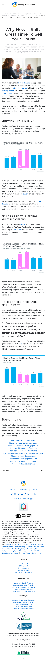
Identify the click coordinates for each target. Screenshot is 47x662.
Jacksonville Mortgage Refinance (23, 591)
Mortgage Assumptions (10, 551)
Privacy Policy (25, 553)
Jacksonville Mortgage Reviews (23, 608)
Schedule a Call (23, 570)
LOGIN (34, 489)
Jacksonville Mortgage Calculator (23, 600)
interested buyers (20, 88)
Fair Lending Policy (18, 549)
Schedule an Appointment (23, 572)
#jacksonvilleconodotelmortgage (23, 451)
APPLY (12, 489)
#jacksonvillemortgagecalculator (23, 459)
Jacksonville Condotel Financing (23, 585)
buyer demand (24, 83)
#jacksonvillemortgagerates (23, 464)
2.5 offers (18, 229)
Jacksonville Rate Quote (23, 606)
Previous (6, 470)
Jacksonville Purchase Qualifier (23, 602)
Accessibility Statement (13, 544)
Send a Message (23, 568)
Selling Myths (23, 53)
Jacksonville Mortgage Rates (28, 51)
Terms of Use (37, 553)
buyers (25, 194)
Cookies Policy (20, 547)
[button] (3, 4)
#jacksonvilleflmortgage (13, 453)
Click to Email (23, 566)
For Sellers (12, 48)
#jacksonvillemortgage (33, 453)
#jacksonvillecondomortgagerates (23, 443)
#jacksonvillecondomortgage (23, 440)
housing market (8, 91)
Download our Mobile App (23, 499)
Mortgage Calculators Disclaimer (30, 551)
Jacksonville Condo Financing (17, 49)
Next (42, 470)
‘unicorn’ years (7, 93)
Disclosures (32, 547)
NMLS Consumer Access (10, 553)
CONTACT (23, 489)
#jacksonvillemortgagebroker (23, 456)
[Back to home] (23, 4)
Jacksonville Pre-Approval (23, 604)
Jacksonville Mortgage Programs (23, 587)
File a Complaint (33, 549)
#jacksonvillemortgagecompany (23, 461)
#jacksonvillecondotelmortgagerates (23, 445)
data (23, 224)
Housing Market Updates (30, 48)
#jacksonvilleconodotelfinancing (23, 448)
